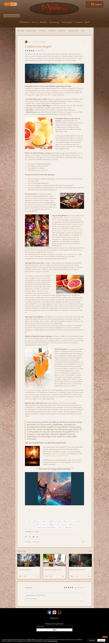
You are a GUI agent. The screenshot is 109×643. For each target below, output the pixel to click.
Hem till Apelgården (25, 570)
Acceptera (101, 640)
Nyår (58, 524)
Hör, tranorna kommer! (78, 570)
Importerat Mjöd (73, 31)
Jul (33, 531)
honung (63, 524)
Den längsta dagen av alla (53, 570)
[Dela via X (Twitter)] (29, 537)
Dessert (71, 521)
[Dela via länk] (37, 537)
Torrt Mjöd (42, 31)
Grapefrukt (70, 524)
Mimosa (60, 527)
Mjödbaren (54, 618)
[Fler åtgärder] (83, 42)
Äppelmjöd (62, 31)
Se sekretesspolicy (53, 641)
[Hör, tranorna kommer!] (80, 560)
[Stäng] (107, 640)
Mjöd (29, 521)
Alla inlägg (20, 31)
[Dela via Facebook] (25, 537)
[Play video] (54, 488)
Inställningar (92, 640)
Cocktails (44, 521)
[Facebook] (49, 612)
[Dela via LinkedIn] (33, 537)
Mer (82, 31)
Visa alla (90, 551)
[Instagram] (59, 612)
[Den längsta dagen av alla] (54, 560)
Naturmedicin (78, 521)
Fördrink (59, 521)
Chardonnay (52, 31)
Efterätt (65, 521)
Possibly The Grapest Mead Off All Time (46, 527)
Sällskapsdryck (68, 527)
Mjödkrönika (52, 521)
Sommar (44, 524)
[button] (90, 30)
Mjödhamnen (36, 521)
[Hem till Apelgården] (28, 560)
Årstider (37, 524)
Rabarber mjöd (31, 31)
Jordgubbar (51, 524)
